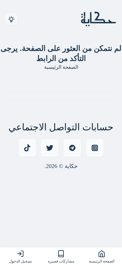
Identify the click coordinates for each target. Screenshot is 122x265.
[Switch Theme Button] (11, 19)
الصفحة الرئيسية (61, 66)
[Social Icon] (27, 148)
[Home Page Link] (96, 19)
